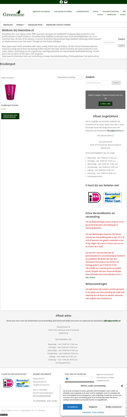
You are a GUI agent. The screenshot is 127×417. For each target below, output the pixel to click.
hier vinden (90, 277)
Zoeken (121, 46)
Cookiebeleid (86, 412)
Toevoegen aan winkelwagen (10, 116)
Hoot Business (26, 410)
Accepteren (73, 407)
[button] (122, 386)
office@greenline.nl (115, 131)
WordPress (42, 410)
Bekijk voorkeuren (114, 407)
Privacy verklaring (98, 412)
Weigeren (93, 407)
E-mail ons (105, 104)
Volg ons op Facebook (75, 374)
